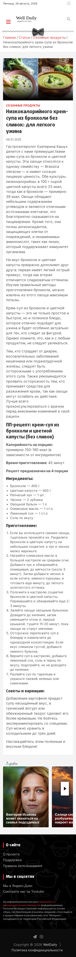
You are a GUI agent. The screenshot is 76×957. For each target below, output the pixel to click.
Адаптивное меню (68, 3)
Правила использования (22, 866)
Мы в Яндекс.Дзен (17, 886)
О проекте (11, 854)
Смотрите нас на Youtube (23, 891)
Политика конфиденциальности (37, 950)
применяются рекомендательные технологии (29, 903)
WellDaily (50, 945)
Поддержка (12, 860)
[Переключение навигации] (8, 21)
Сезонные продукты (23, 105)
